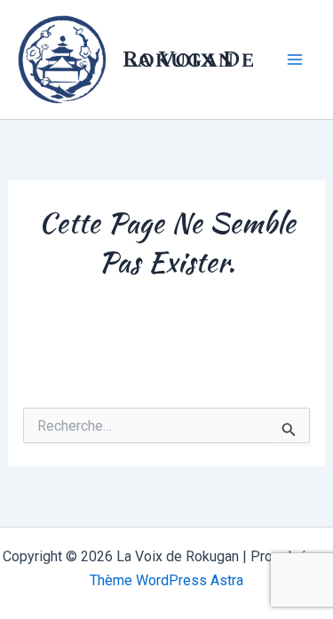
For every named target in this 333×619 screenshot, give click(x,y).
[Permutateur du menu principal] (295, 59)
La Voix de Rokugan (188, 59)
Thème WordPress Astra (166, 580)
